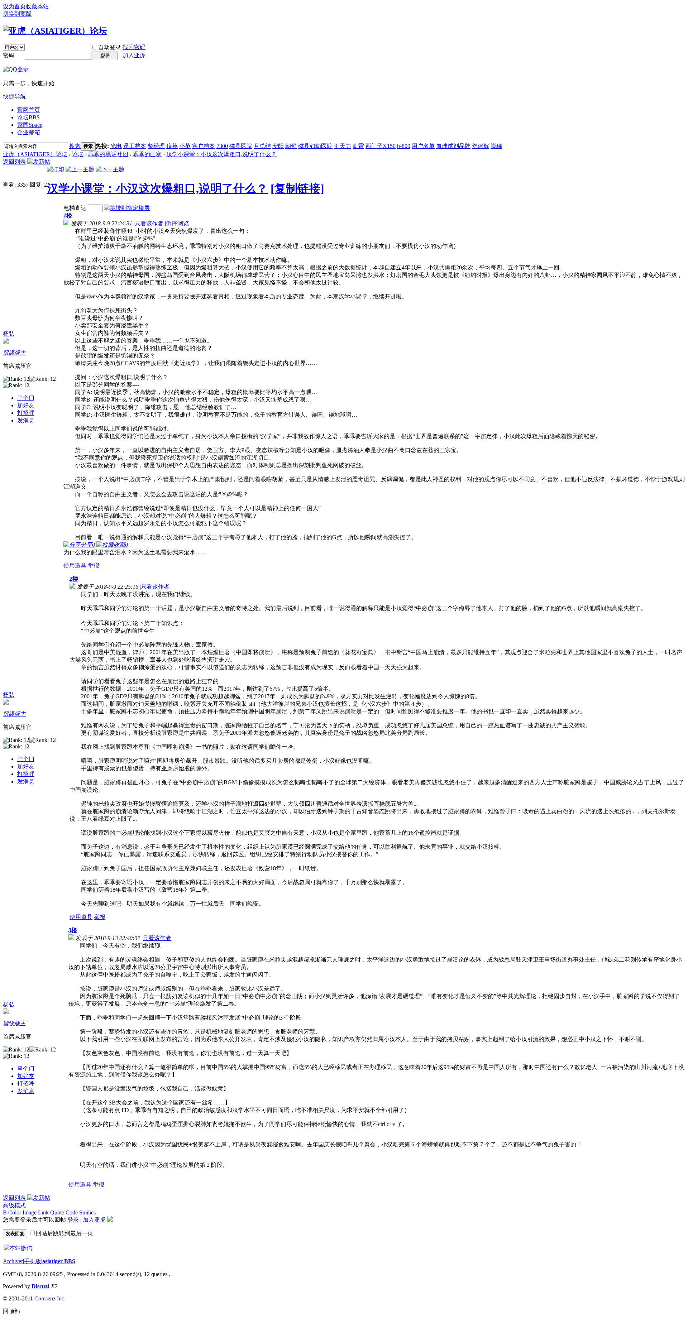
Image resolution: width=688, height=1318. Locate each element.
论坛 (28, 117)
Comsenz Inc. (50, 1298)
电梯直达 (74, 208)
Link (43, 1212)
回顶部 (11, 1311)
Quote (57, 1212)
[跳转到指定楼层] (127, 208)
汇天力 (342, 146)
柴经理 (156, 146)
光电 (116, 146)
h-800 (403, 146)
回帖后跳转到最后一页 (64, 1233)
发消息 (25, 420)
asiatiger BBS (58, 1261)
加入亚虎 (134, 55)
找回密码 (134, 47)
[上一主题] (80, 169)
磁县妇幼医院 (315, 146)
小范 (185, 146)
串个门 (25, 398)
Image (30, 1212)
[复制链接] (297, 188)
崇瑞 (496, 146)
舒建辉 (480, 146)
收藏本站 (37, 6)
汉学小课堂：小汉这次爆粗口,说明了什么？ (221, 154)
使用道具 (74, 565)
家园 (29, 125)
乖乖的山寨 (147, 154)
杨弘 (8, 334)
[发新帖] (38, 162)
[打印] (55, 169)
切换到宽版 (17, 14)
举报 (93, 565)
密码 (8, 55)
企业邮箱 (28, 132)
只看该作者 (149, 223)
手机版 (32, 1261)
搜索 (75, 146)
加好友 (25, 405)
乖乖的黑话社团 (108, 154)
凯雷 (358, 146)
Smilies (87, 1212)
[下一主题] (110, 169)
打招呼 (25, 413)
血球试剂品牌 (453, 146)
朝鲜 (291, 146)
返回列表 (14, 162)
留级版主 (14, 353)
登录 (73, 1220)
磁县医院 (240, 146)
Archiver (13, 1261)
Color (14, 1212)
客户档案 (203, 146)
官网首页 (28, 110)
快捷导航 (14, 97)
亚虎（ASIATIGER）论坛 (35, 154)
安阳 (278, 146)
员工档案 (134, 146)
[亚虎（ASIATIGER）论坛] (55, 30)
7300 (222, 146)
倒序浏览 (177, 223)
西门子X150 (381, 146)
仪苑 (172, 146)
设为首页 (14, 6)
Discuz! (40, 1286)
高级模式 (14, 1205)
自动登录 (109, 47)
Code (72, 1212)
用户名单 (423, 146)
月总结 (262, 146)
